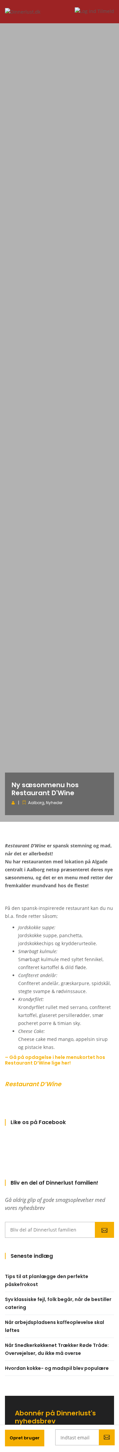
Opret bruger (25, 1438)
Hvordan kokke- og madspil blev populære (57, 1368)
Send (104, 1230)
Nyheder (54, 802)
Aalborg (36, 802)
